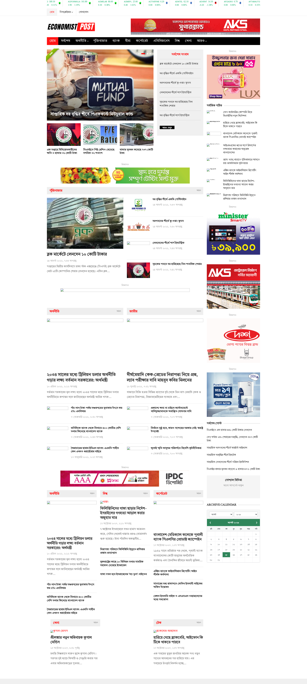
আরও (200, 41)
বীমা (128, 41)
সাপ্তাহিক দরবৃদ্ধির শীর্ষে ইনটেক (221, 455)
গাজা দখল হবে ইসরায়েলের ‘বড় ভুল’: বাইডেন (123, 574)
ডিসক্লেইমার (65, 12)
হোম (52, 12)
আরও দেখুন (167, 127)
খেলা (188, 41)
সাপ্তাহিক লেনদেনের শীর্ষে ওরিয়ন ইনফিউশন (228, 462)
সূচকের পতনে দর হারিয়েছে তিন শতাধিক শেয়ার (177, 264)
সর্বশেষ (65, 41)
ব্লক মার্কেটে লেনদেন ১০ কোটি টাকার (179, 64)
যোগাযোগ (83, 12)
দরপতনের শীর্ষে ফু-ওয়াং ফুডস (175, 83)
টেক (158, 622)
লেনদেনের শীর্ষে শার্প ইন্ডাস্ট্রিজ (176, 92)
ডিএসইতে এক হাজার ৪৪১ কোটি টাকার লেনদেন (229, 430)
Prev (50, 85)
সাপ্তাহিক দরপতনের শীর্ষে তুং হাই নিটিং (111, 114)
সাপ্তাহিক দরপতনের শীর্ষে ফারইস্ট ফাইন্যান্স (227, 448)
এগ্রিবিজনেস (161, 41)
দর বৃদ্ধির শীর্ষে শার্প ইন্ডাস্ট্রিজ (175, 115)
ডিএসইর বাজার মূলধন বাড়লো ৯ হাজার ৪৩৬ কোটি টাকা (233, 469)
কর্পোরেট (142, 41)
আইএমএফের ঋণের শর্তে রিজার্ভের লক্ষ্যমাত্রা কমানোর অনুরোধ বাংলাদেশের (239, 149)
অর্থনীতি (81, 41)
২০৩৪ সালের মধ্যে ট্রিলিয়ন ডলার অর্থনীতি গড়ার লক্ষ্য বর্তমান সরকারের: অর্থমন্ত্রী (69, 543)
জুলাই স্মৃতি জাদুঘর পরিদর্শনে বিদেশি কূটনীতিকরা (176, 448)
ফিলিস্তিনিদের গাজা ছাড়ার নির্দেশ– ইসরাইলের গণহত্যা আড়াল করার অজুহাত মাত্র (123, 513)
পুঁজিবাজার (100, 41)
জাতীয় (133, 311)
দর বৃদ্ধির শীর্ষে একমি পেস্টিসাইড (176, 73)
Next (150, 85)
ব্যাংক (116, 41)
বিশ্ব (177, 41)
